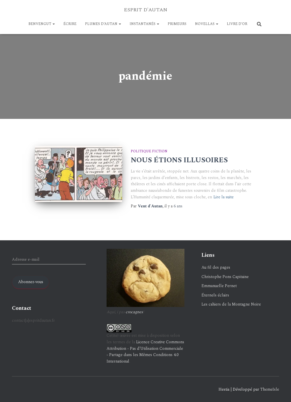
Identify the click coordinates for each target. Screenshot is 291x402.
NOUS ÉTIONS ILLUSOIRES (179, 160)
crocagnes (134, 312)
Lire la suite (223, 197)
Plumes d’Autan (101, 24)
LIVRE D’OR (237, 24)
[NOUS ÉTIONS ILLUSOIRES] (78, 174)
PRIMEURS (177, 24)
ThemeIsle (269, 389)
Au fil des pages (215, 267)
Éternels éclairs (215, 295)
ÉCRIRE (69, 24)
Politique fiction (149, 151)
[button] (53, 24)
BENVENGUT (40, 24)
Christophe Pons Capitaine (225, 277)
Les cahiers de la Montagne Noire (231, 304)
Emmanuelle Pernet (219, 286)
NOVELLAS (205, 24)
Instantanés (143, 24)
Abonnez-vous (30, 282)
